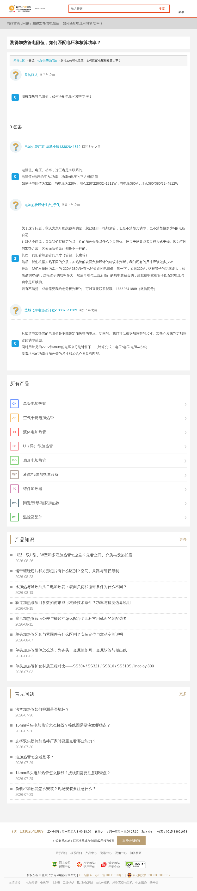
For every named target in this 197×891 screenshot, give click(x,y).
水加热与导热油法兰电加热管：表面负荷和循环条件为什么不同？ (71, 587)
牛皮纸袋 (141, 882)
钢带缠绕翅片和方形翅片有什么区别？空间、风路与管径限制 (67, 571)
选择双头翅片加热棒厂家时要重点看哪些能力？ (55, 741)
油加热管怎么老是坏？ (34, 757)
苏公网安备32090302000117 (151, 875)
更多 (183, 539)
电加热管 (31, 882)
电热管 (44, 882)
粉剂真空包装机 (122, 882)
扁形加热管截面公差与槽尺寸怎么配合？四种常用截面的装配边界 (71, 618)
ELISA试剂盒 (85, 882)
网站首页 (13, 23)
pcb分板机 (103, 882)
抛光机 (153, 882)
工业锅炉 (68, 882)
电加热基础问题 (47, 60)
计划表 (55, 882)
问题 (25, 23)
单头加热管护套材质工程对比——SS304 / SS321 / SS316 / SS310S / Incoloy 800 (84, 666)
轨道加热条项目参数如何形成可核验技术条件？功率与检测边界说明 (73, 603)
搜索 (161, 9)
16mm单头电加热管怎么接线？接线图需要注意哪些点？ (63, 725)
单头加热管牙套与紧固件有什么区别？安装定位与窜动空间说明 (69, 634)
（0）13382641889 (26, 831)
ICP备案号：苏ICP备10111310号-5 (101, 875)
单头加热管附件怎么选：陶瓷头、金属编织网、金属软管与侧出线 (71, 650)
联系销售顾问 (131, 840)
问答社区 (19, 60)
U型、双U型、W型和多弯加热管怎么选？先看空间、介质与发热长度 (73, 555)
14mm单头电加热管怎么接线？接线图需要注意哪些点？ (63, 773)
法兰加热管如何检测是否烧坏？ (42, 709)
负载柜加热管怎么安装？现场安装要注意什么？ (55, 789)
